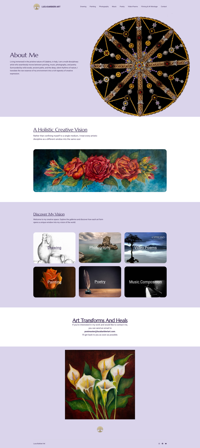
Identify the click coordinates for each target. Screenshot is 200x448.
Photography (100, 247)
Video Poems (145, 247)
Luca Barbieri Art (51, 6)
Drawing (54, 248)
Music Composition (145, 282)
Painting (54, 282)
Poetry (100, 282)
